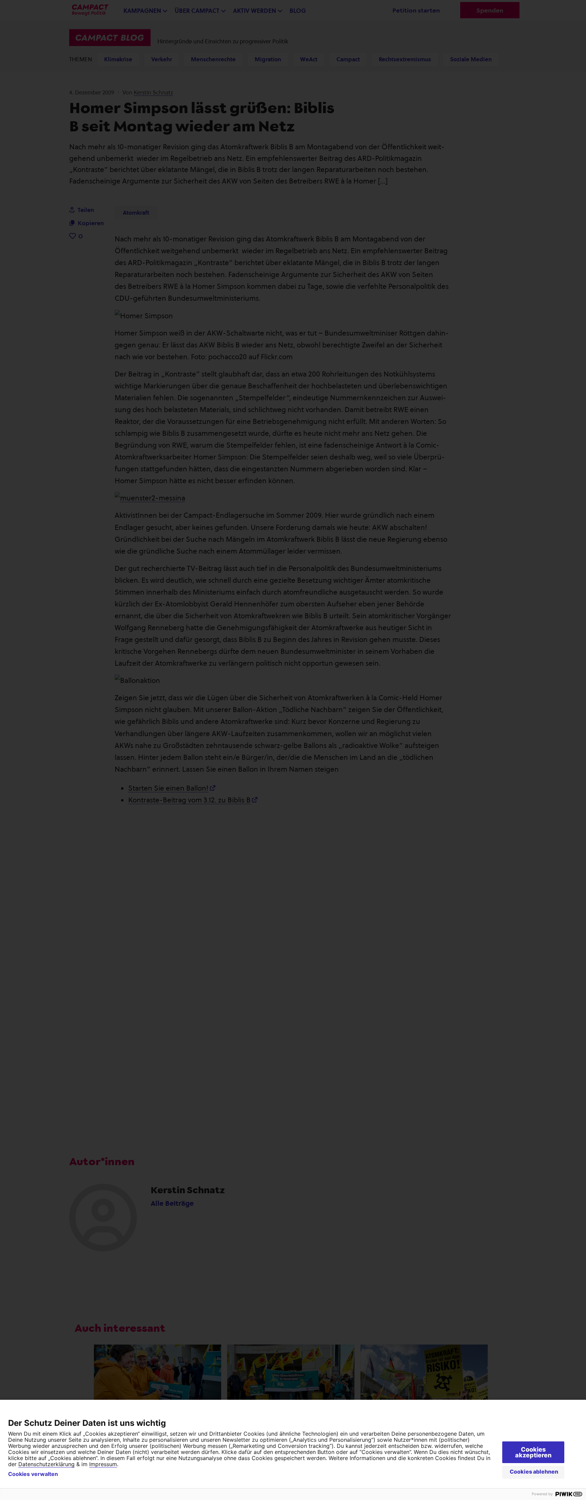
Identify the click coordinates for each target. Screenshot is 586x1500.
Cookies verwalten (33, 1474)
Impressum (103, 1464)
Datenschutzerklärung (46, 1464)
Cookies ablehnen (534, 1471)
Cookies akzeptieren (533, 1452)
